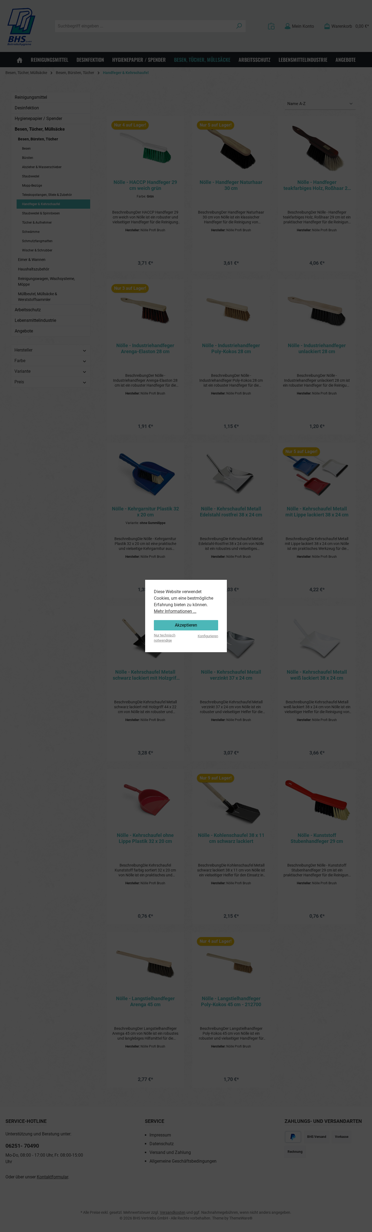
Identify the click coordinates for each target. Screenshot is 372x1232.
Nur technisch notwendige (164, 637)
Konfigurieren (208, 636)
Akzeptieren (186, 625)
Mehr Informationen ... (175, 611)
